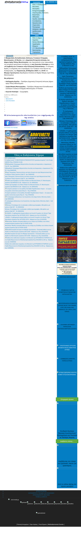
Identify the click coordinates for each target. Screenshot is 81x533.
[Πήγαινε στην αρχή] (23, 504)
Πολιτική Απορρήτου (23, 524)
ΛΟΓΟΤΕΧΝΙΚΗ (10, 100)
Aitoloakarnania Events (56, 524)
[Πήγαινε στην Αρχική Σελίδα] (30, 504)
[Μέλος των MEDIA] (40, 516)
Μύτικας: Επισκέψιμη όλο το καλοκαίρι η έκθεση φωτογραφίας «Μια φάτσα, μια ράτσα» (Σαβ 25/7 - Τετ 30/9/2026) (68, 124)
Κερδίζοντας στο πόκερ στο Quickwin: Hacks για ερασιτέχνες (67, 463)
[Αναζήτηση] (70, 504)
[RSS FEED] (64, 504)
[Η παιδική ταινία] (10, 158)
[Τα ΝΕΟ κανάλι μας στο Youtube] (57, 504)
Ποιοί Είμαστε (43, 524)
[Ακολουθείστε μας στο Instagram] (60, 504)
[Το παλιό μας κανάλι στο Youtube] (50, 504)
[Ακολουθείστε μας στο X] (44, 504)
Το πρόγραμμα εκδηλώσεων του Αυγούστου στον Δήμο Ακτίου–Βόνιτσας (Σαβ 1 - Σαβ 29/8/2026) (67, 114)
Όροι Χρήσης (33, 524)
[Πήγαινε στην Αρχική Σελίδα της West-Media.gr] (14, 504)
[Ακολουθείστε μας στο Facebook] (37, 504)
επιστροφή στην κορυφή (11, 127)
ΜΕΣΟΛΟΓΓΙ (9, 99)
